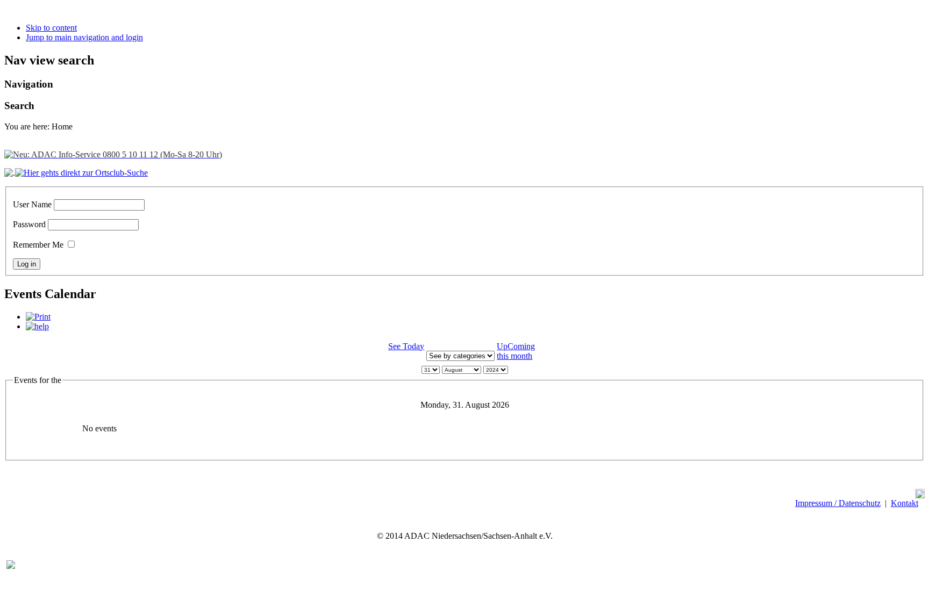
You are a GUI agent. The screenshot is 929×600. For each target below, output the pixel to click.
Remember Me (38, 244)
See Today (406, 346)
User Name (32, 204)
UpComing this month (516, 351)
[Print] (38, 316)
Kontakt (904, 503)
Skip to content (51, 27)
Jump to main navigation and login (84, 37)
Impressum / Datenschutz (838, 503)
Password (29, 224)
